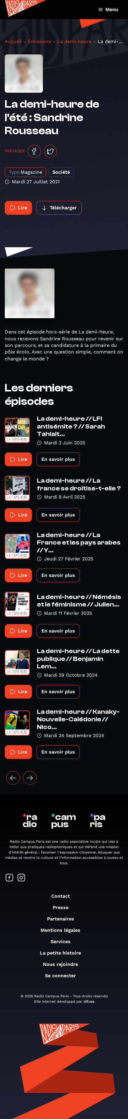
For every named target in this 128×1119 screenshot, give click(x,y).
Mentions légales (60, 930)
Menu (111, 9)
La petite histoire (60, 953)
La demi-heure (74, 41)
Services (61, 941)
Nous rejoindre (60, 964)
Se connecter (60, 975)
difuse (89, 1001)
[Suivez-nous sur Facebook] (9, 878)
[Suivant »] (29, 777)
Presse (60, 907)
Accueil (13, 41)
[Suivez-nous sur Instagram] (21, 878)
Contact (60, 896)
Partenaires (60, 919)
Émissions (39, 41)
